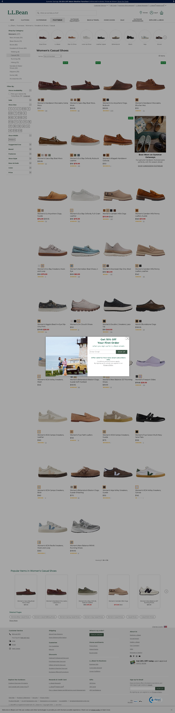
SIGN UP (121, 352)
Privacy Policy (108, 365)
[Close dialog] (127, 338)
